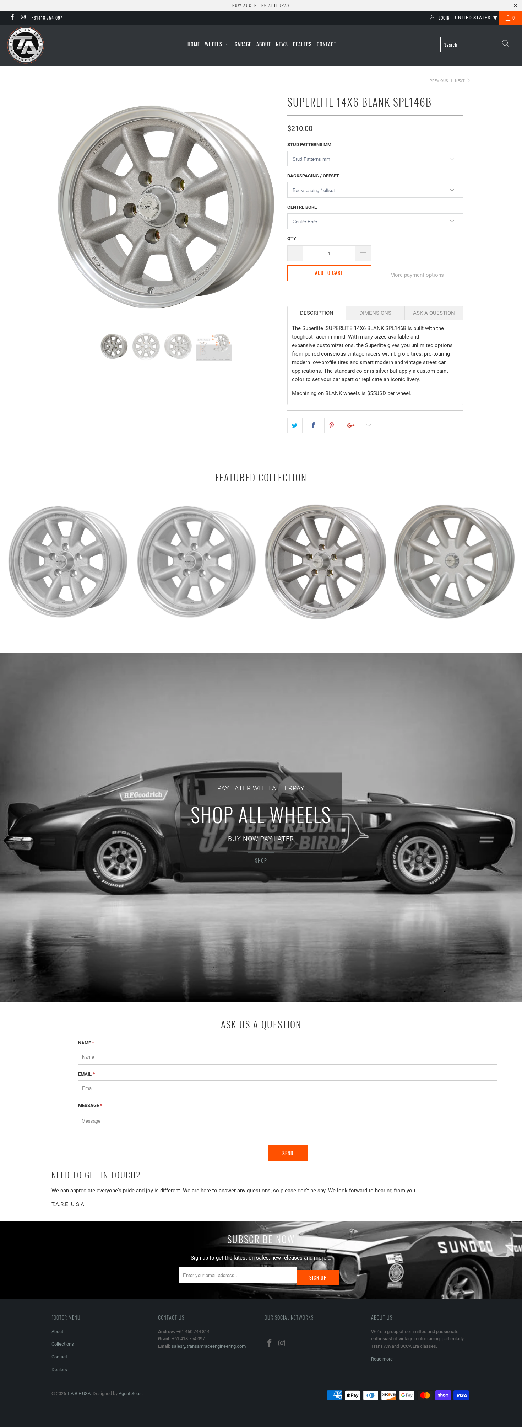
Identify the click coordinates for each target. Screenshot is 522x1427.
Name (86, 1042)
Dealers (302, 44)
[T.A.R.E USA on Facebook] (12, 17)
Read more (382, 1359)
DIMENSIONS (375, 313)
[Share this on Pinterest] (331, 425)
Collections (62, 1344)
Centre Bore (302, 207)
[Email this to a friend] (368, 425)
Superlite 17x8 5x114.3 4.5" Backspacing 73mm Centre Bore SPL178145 (325, 562)
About (263, 44)
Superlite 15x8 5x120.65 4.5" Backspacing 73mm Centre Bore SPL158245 (196, 562)
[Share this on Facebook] (313, 425)
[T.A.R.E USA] (45, 45)
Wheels (214, 44)
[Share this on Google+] (350, 425)
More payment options (417, 275)
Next (460, 81)
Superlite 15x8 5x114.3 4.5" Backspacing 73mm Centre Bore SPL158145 (68, 562)
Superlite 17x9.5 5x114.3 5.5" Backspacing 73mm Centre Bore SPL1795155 (454, 562)
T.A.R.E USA (79, 1393)
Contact (326, 44)
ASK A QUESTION (434, 313)
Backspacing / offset (313, 176)
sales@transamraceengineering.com (209, 1346)
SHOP (261, 860)
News (282, 44)
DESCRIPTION (316, 313)
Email (86, 1074)
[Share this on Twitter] (295, 425)
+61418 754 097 (47, 18)
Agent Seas (130, 1393)
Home (193, 44)
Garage (243, 44)
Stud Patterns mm (309, 144)
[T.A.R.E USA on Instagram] (23, 17)
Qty (291, 238)
